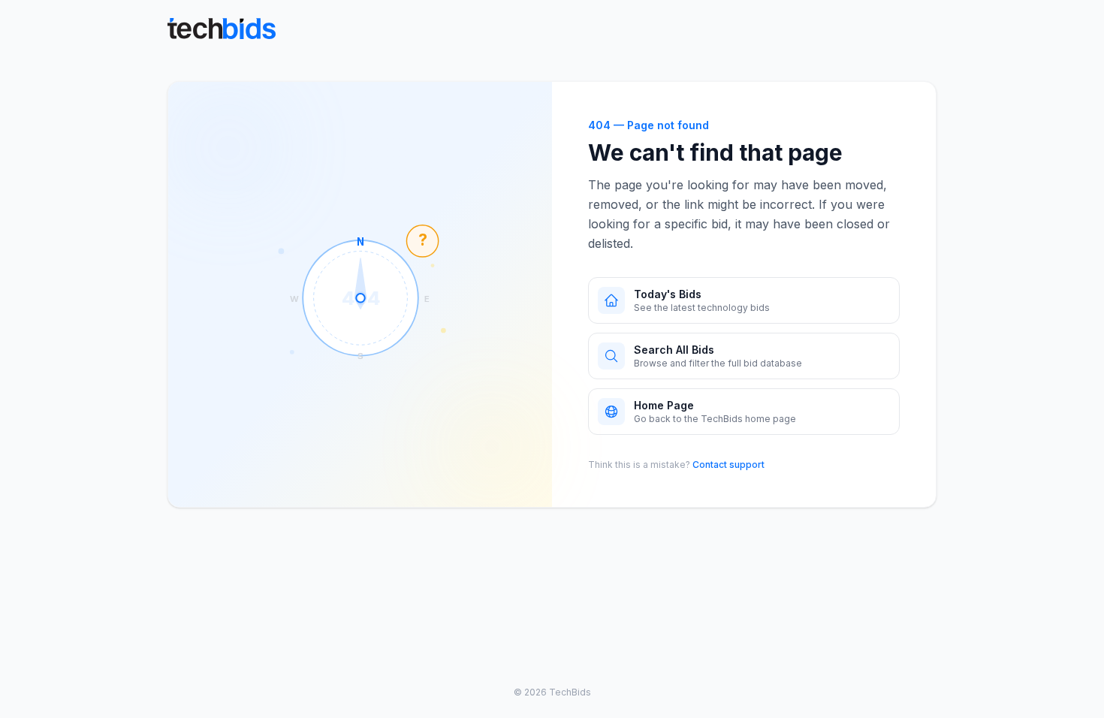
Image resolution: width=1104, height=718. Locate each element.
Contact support (728, 464)
